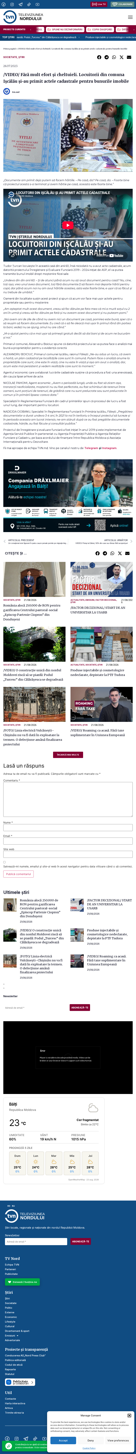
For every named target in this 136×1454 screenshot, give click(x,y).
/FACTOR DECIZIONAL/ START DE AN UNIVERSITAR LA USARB (109, 904)
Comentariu (11, 780)
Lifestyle (10, 1321)
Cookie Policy (89, 1448)
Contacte (10, 1398)
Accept (63, 1440)
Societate (10, 57)
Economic (11, 1317)
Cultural (9, 1326)
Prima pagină (9, 49)
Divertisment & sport (17, 1331)
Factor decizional (106, 600)
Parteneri (10, 1269)
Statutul (9, 1374)
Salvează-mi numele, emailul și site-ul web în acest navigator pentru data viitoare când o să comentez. (68, 866)
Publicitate (11, 1273)
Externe (9, 1312)
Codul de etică (14, 1364)
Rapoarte (10, 1369)
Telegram (91, 448)
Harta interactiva (15, 1403)
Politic (8, 1307)
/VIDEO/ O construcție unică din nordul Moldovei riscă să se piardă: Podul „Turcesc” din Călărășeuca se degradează (33, 674)
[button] (129, 1415)
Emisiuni (90, 600)
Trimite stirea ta (14, 1412)
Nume (8, 822)
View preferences (118, 1440)
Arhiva (9, 1408)
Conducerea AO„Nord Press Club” (25, 1355)
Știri (21, 57)
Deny (91, 1440)
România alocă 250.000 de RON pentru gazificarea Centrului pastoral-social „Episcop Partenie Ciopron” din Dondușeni (40, 908)
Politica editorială (15, 1360)
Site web (8, 849)
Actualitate (77, 600)
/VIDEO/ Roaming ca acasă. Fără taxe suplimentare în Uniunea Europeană (106, 960)
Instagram (109, 448)
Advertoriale (12, 1340)
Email (7, 836)
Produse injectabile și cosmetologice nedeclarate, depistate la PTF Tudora (80, 37)
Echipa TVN (12, 1264)
